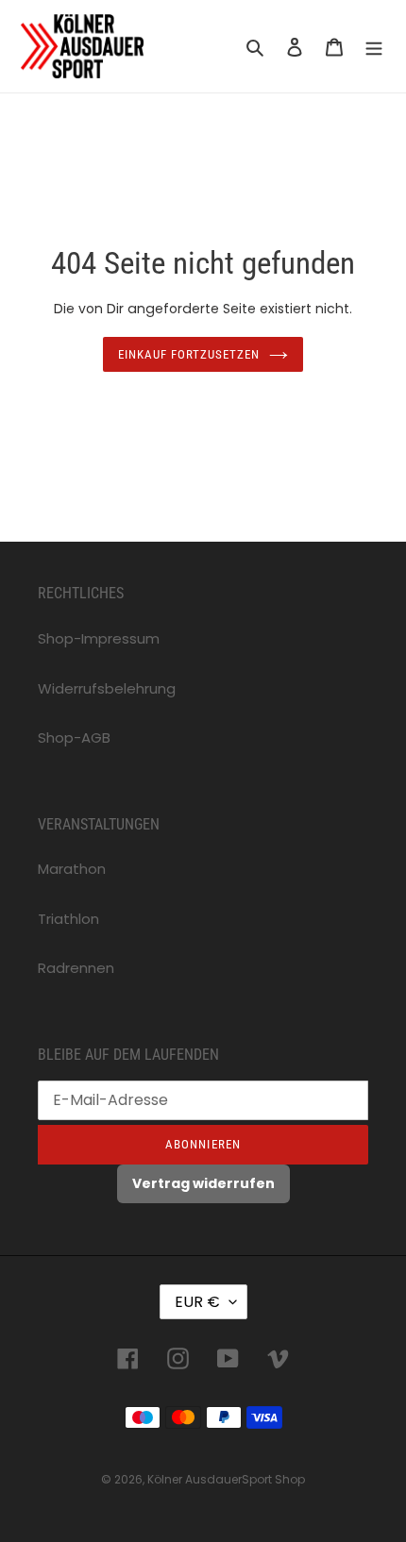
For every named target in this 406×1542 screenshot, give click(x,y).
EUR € (197, 1302)
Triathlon (68, 919)
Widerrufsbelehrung (107, 688)
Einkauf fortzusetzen (189, 354)
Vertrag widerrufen (203, 1183)
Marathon (72, 869)
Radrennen (76, 968)
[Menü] (374, 46)
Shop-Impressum (99, 638)
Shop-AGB (74, 737)
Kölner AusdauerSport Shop (226, 1479)
